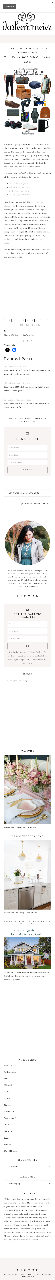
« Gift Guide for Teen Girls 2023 (23, 493)
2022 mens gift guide (18, 183)
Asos (6, 1078)
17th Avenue (31, 1277)
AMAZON (8, 1065)
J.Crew (7, 1098)
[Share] (23, 340)
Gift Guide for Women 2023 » (33, 503)
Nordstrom (9, 1111)
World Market (10, 1151)
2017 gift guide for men (20, 195)
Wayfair (7, 1144)
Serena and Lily (11, 1118)
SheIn (6, 1125)
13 (27, 324)
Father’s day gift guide (19, 191)
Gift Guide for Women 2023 (16, 367)
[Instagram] (25, 596)
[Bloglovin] (29, 596)
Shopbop (8, 1131)
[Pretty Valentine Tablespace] (27, 824)
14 (33, 324)
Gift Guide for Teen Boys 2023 (17, 400)
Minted (7, 1105)
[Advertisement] (27, 289)
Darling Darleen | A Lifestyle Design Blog (27, 21)
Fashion (24, 421)
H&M (6, 1092)
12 (21, 324)
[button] (27, 39)
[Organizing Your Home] (27, 909)
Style (32, 421)
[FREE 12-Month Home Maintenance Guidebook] (27, 969)
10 (47, 320)
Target (7, 1138)
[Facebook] (17, 596)
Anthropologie (11, 1072)
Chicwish (8, 1085)
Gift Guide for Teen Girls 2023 (17, 383)
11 (15, 324)
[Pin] (31, 340)
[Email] (37, 596)
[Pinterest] (21, 596)
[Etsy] (33, 596)
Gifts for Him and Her (19, 187)
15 (39, 324)
